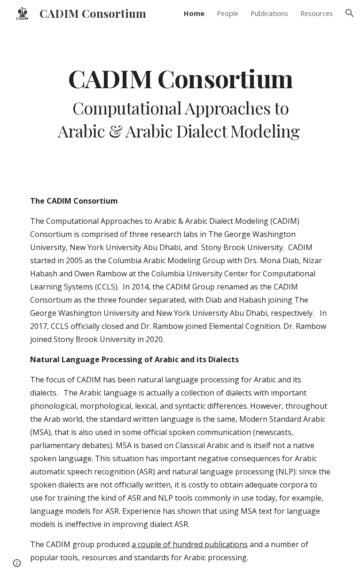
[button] (349, 13)
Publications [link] (269, 13)
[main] (180, 103)
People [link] (227, 13)
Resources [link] (316, 13)
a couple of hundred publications (190, 544)
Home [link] (194, 13)
